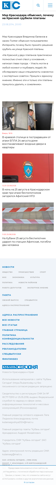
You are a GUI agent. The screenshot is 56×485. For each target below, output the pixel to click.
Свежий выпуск (10, 300)
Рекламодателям (14, 349)
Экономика (18, 277)
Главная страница (15, 330)
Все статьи (9, 325)
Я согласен (29, 482)
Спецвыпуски (11, 354)
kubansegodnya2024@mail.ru (17, 422)
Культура (35, 277)
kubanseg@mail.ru (12, 454)
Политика (7, 283)
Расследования (13, 343)
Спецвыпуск (31, 300)
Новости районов (28, 283)
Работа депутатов (11, 288)
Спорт (43, 272)
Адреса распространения (15, 305)
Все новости (11, 320)
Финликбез (10, 359)
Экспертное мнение (37, 288)
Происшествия (26, 272)
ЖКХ (4, 277)
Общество (7, 272)
